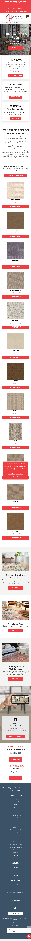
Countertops (15, 852)
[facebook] (15, 908)
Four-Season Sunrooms (15, 847)
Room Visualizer (15, 889)
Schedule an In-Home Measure (15, 892)
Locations (15, 867)
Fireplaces (15, 842)
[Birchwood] (15, 491)
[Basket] (15, 280)
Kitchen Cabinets (15, 858)
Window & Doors (15, 850)
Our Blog (15, 869)
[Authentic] (15, 401)
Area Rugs (15, 812)
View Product (15, 206)
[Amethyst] (15, 250)
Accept (12, 473)
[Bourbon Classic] (15, 220)
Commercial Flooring (15, 815)
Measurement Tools (15, 884)
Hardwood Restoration (15, 887)
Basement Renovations (15, 844)
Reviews (15, 875)
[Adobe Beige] (15, 431)
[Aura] (15, 190)
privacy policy (16, 468)
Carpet (15, 799)
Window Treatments (15, 830)
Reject (19, 473)
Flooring (8, 22)
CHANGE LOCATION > (15, 5)
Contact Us (15, 872)
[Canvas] (15, 310)
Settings (15, 476)
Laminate (15, 804)
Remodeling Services (15, 827)
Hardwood (15, 802)
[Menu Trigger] (27, 16)
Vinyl (15, 807)
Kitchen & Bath (15, 832)
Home (3, 22)
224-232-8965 (16, 3)
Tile (16, 810)
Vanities (15, 855)
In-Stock (15, 818)
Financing (15, 895)
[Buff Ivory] (15, 340)
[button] (15, 48)
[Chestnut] (15, 371)
